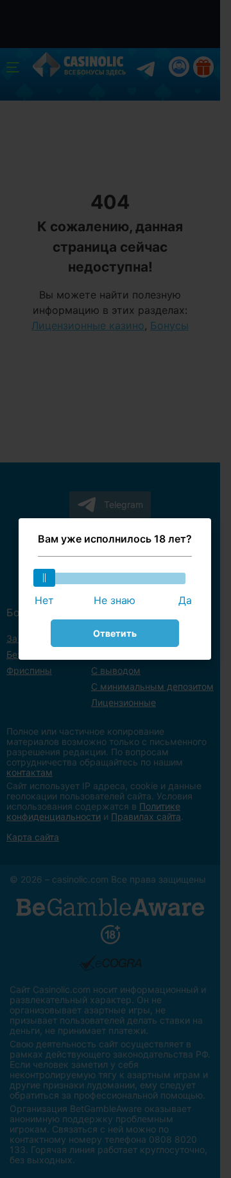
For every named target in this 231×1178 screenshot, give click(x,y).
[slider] (44, 578)
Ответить (115, 633)
